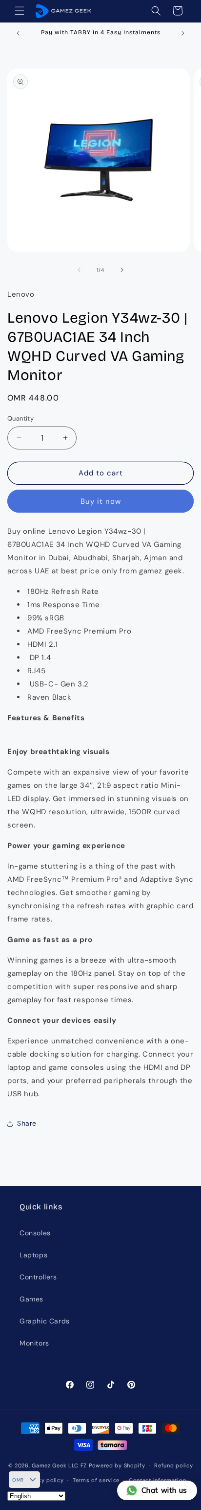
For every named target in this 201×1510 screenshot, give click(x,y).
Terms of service (96, 1480)
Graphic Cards (45, 1321)
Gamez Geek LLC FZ (59, 1465)
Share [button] (27, 1123)
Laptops (33, 1254)
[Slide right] (122, 270)
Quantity (20, 418)
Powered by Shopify (117, 1465)
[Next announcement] (183, 33)
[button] (19, 11)
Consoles (35, 1232)
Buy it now (100, 501)
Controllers (38, 1277)
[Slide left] (79, 270)
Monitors (34, 1343)
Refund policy (173, 1465)
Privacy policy (43, 1480)
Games (31, 1299)
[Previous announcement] (18, 33)
